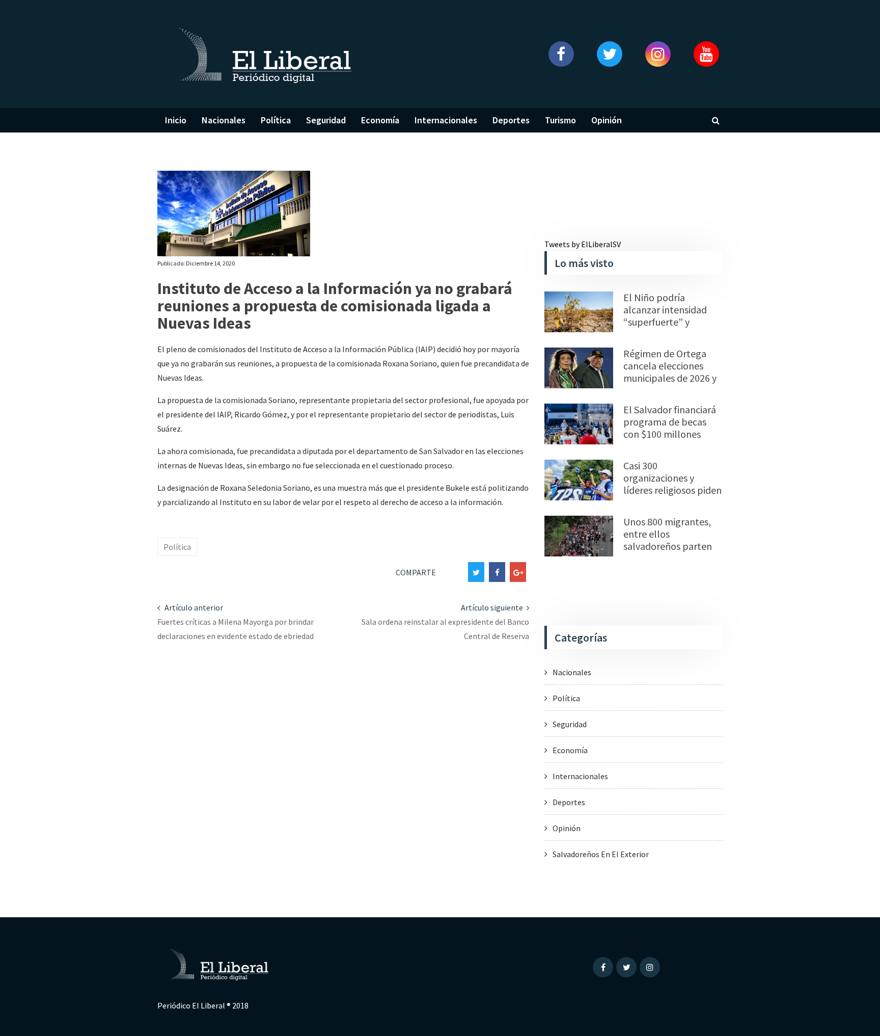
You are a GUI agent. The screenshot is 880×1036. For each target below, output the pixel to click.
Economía (380, 120)
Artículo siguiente (493, 607)
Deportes (511, 120)
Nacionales (223, 120)
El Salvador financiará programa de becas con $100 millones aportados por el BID (669, 428)
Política (276, 120)
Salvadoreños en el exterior (601, 854)
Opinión (606, 120)
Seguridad (326, 120)
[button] (561, 54)
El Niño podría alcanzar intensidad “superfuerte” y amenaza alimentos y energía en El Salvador (671, 322)
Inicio (175, 120)
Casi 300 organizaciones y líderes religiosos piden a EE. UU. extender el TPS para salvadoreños (672, 490)
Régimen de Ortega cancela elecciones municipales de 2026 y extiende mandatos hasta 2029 (670, 378)
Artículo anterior (193, 607)
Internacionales (446, 120)
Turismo (560, 120)
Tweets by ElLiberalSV (582, 244)
